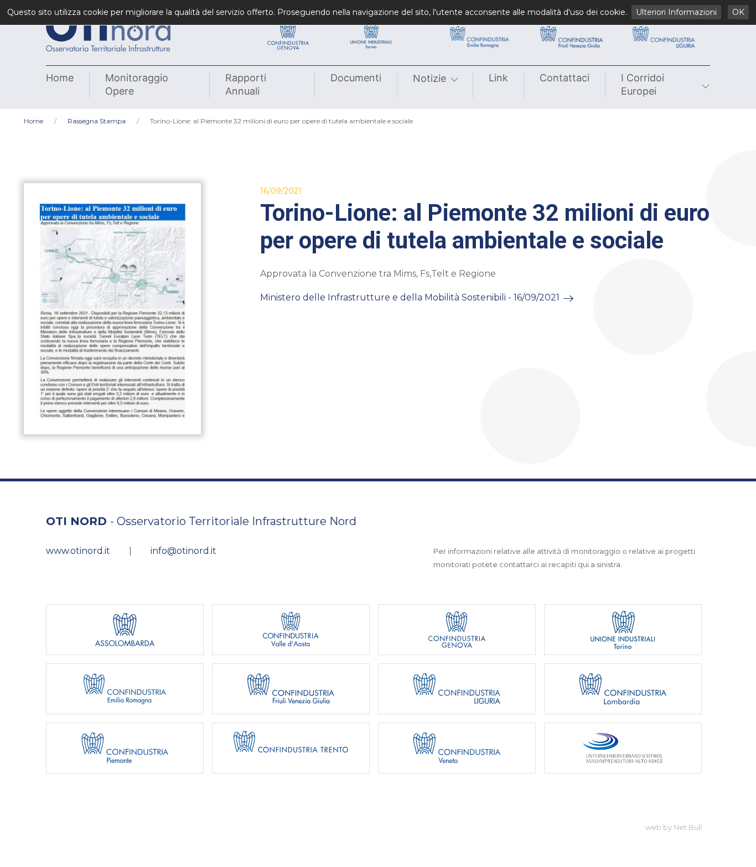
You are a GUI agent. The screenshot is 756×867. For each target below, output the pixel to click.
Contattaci (564, 78)
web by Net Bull (673, 827)
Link (498, 78)
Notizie (429, 78)
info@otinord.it (183, 551)
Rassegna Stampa (97, 121)
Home (60, 78)
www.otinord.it (78, 551)
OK (738, 12)
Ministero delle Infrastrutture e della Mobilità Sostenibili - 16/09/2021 (410, 297)
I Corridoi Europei (642, 84)
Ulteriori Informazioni (676, 12)
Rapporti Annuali (245, 84)
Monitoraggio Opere (136, 84)
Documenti (355, 78)
